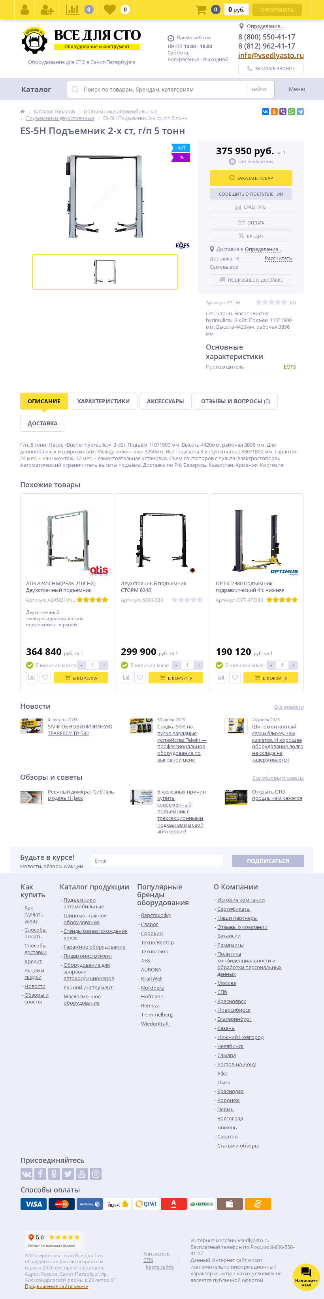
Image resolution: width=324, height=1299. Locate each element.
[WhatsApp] (291, 111)
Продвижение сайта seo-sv (56, 1286)
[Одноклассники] (274, 111)
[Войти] (25, 9)
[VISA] (34, 1204)
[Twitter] (68, 1174)
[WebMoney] (90, 1204)
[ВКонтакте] (265, 111)
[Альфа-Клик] (174, 1204)
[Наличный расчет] (230, 1204)
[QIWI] (146, 1204)
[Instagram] (96, 1174)
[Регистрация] (47, 9)
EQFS (290, 366)
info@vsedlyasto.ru (271, 55)
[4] (278, 302)
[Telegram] (300, 111)
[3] (271, 302)
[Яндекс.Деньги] (118, 1204)
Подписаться (268, 861)
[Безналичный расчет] (258, 1204)
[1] (259, 302)
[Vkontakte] (26, 1174)
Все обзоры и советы (278, 778)
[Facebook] (40, 1174)
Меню (297, 89)
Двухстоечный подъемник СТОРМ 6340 (153, 586)
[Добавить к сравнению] (32, 677)
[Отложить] (45, 677)
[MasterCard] (62, 1204)
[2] (265, 302)
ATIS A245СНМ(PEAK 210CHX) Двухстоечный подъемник (61, 586)
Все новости (289, 707)
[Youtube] (82, 1174)
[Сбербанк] (202, 1204)
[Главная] (22, 111)
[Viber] (282, 111)
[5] (284, 302)
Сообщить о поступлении (251, 194)
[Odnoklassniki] (54, 1174)
